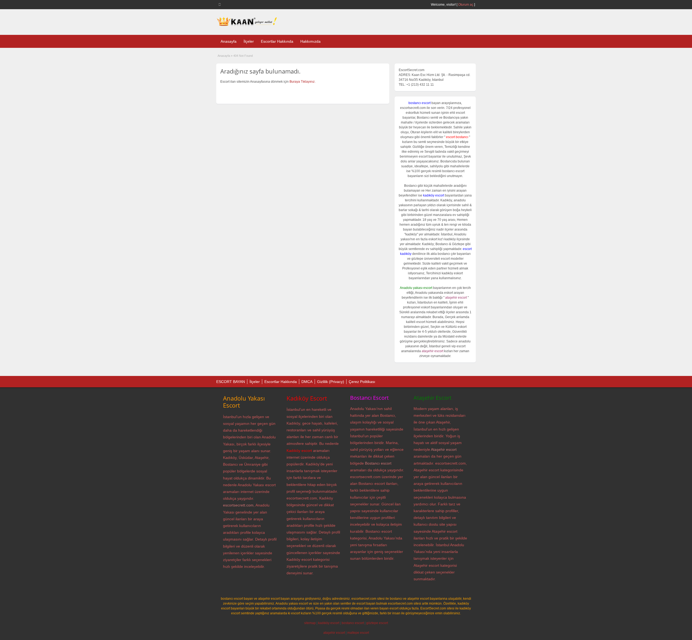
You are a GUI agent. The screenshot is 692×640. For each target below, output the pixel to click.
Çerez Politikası (362, 381)
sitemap (310, 623)
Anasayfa (229, 41)
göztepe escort (377, 623)
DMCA (306, 381)
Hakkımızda (310, 41)
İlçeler (249, 41)
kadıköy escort (328, 623)
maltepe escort (358, 633)
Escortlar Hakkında (277, 41)
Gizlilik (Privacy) (330, 381)
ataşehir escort (334, 633)
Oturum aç (466, 4)
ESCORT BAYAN (230, 381)
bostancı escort (353, 623)
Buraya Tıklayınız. (302, 82)
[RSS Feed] (220, 4)
